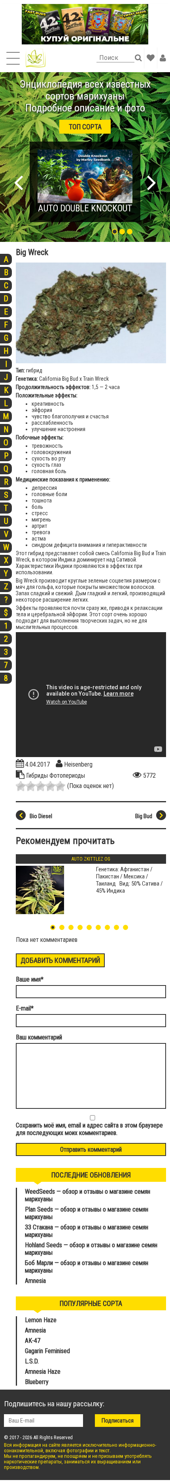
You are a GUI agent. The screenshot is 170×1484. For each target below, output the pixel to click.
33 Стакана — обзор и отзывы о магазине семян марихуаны (86, 1231)
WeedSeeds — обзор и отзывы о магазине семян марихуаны (87, 1195)
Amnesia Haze (42, 1371)
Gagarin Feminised (48, 1351)
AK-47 (32, 1340)
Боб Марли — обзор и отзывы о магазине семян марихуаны (86, 1266)
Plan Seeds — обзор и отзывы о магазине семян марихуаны (86, 1213)
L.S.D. (32, 1361)
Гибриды (37, 775)
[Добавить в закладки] (151, 58)
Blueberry (37, 1382)
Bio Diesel (41, 816)
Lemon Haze (41, 1320)
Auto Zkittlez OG (91, 859)
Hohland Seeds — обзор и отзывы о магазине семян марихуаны (91, 1248)
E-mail (25, 1008)
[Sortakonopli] (35, 58)
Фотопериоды (67, 775)
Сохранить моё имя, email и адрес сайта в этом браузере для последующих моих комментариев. (89, 1129)
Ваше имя (29, 979)
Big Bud (143, 816)
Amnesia (35, 1281)
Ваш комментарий (39, 1037)
